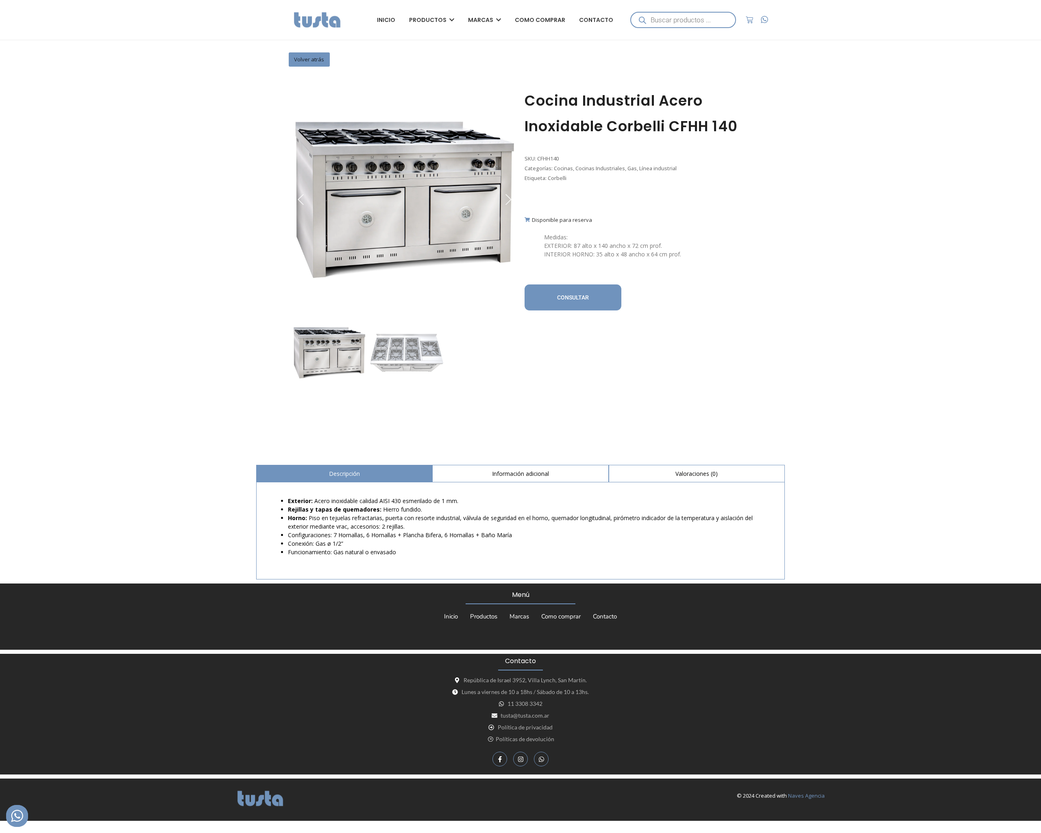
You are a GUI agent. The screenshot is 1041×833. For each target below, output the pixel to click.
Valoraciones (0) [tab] (696, 473)
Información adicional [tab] (520, 473)
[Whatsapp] (541, 759)
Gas (632, 168)
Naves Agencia (806, 795)
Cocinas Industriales (600, 168)
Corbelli (557, 178)
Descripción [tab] (344, 473)
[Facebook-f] (499, 759)
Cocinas (563, 168)
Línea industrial (658, 168)
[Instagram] (520, 759)
